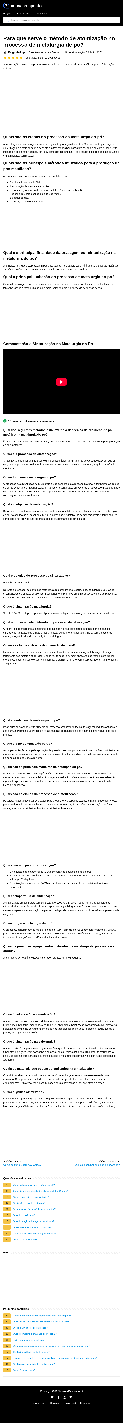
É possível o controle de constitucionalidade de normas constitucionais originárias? (55, 1358)
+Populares (40, 13)
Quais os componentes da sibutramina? (97, 1165)
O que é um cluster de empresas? (30, 1327)
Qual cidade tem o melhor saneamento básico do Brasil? (41, 1321)
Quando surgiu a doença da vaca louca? (33, 1221)
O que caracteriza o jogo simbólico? (31, 1197)
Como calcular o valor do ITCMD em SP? (34, 1185)
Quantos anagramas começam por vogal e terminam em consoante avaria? (51, 1346)
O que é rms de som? (24, 1370)
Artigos (7, 13)
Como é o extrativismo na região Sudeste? (34, 1233)
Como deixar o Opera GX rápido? (22, 1165)
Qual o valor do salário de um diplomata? (34, 1364)
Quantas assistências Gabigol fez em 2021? (35, 1209)
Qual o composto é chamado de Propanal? (35, 1334)
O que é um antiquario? (25, 1239)
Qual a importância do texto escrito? (31, 1352)
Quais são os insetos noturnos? (29, 1203)
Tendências (22, 13)
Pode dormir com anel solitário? (29, 1340)
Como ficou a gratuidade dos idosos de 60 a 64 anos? (40, 1191)
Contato (54, 1403)
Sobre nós (39, 1403)
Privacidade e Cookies (77, 1403)
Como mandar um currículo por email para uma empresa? (42, 1315)
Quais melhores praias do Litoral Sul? (32, 1227)
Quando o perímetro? (24, 1215)
